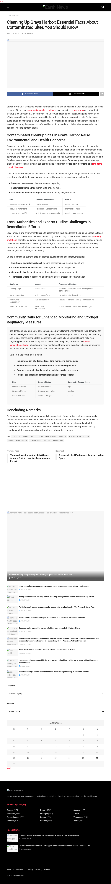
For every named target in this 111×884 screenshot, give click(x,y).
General (30, 33)
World (76, 821)
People (43, 817)
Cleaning (16, 436)
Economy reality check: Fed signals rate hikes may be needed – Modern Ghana (49, 628)
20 (55, 752)
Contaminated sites (48, 436)
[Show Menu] (8, 7)
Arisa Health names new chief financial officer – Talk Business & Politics (47, 650)
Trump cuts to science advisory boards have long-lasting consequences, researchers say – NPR (56, 597)
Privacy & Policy (34, 870)
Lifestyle (44, 814)
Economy (11, 814)
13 (55, 746)
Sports (76, 814)
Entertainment (13, 817)
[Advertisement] (27, 488)
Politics (43, 821)
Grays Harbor (35, 440)
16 (97, 746)
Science (77, 810)
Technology (79, 817)
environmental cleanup (79, 436)
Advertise (19, 870)
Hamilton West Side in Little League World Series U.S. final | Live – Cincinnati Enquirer (52, 617)
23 (97, 752)
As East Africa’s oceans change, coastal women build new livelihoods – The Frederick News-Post (56, 607)
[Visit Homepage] (55, 7)
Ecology (16, 15)
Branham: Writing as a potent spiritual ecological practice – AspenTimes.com (40, 575)
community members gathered (41, 110)
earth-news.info (18, 875)
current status (77, 110)
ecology (62, 436)
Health (43, 810)
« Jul (9, 768)
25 (28, 758)
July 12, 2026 (12, 33)
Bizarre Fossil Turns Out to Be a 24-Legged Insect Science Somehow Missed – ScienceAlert (54, 586)
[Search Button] (103, 7)
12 (42, 746)
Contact (47, 870)
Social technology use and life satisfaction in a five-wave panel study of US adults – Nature (54, 672)
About (9, 870)
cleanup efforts (29, 436)
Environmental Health (17, 440)
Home (9, 15)
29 (83, 758)
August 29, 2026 (15, 578)
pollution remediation (53, 440)
